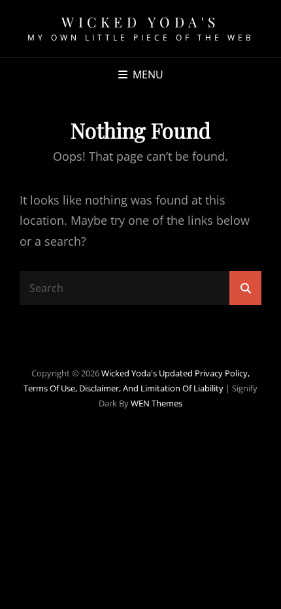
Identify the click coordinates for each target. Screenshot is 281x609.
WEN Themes (156, 403)
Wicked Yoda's (140, 21)
